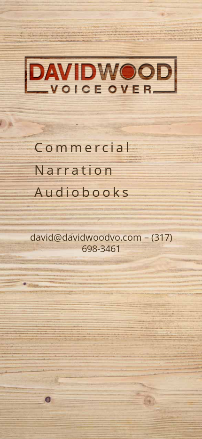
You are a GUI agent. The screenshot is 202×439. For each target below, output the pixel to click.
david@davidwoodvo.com (86, 237)
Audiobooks (82, 192)
